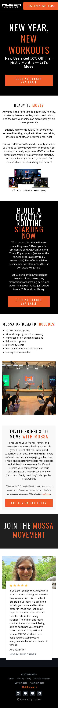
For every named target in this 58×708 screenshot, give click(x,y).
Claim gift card (37, 682)
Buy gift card (21, 682)
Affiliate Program (42, 678)
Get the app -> (29, 687)
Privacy (20, 678)
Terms (11, 678)
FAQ (29, 678)
